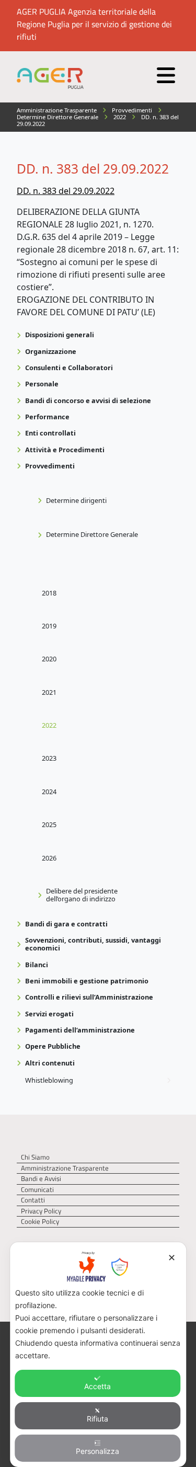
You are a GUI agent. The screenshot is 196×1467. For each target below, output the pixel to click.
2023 (49, 758)
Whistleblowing (49, 1080)
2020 (49, 658)
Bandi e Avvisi (41, 1179)
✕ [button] (172, 1257)
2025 (49, 824)
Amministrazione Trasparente (65, 1168)
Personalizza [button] (97, 1451)
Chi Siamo (35, 1157)
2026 (49, 858)
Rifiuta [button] (97, 1418)
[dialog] (98, 1354)
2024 (49, 791)
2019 (49, 626)
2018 (49, 593)
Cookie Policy (40, 1222)
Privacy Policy (41, 1211)
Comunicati (37, 1190)
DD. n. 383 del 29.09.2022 (65, 191)
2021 (49, 692)
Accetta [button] (97, 1386)
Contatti (33, 1200)
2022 (49, 725)
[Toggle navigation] (164, 72)
